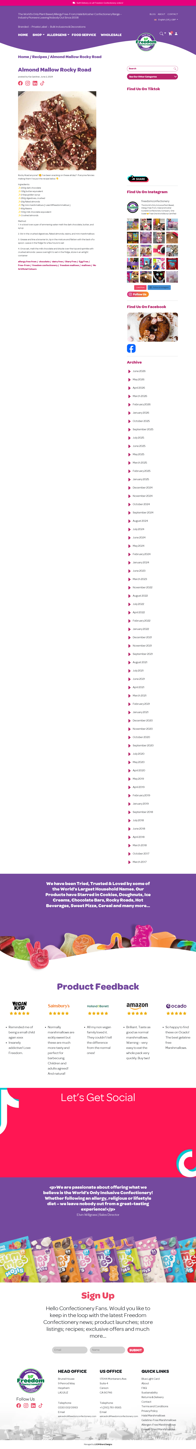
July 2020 (138, 754)
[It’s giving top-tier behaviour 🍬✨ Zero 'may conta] (133, 237)
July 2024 (138, 529)
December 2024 (143, 487)
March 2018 (140, 845)
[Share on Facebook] (21, 84)
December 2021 (142, 637)
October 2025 (141, 421)
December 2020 (143, 720)
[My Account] (175, 33)
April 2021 (138, 687)
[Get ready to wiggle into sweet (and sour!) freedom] (133, 224)
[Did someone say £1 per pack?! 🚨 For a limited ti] (172, 224)
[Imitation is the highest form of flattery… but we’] (146, 263)
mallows (86, 265)
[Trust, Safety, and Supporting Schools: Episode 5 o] (133, 263)
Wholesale (111, 34)
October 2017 (141, 853)
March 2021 (139, 695)
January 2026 (141, 412)
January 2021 (141, 712)
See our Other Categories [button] (143, 76)
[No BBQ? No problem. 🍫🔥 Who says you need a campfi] (172, 237)
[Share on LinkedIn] (36, 84)
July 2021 (138, 670)
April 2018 (138, 837)
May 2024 (138, 546)
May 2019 (138, 778)
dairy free (57, 261)
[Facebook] (20, 1407)
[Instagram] (27, 1407)
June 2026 (139, 371)
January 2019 (141, 803)
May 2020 (139, 762)
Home (23, 34)
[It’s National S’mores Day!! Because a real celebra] (146, 237)
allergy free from (27, 261)
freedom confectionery (45, 265)
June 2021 (139, 679)
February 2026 (142, 404)
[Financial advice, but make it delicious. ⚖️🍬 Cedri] (146, 224)
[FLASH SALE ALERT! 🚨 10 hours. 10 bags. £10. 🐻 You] (146, 250)
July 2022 (138, 604)
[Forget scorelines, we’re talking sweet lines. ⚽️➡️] (159, 237)
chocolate (44, 261)
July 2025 (138, 437)
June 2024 (139, 537)
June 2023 (139, 571)
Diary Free (70, 261)
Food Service (84, 34)
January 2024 (141, 562)
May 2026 (138, 379)
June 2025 (139, 446)
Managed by (98, 1444)
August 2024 (140, 521)
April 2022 (139, 612)
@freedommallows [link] (60, 205)
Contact (172, 14)
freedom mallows (69, 265)
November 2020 (143, 729)
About (161, 14)
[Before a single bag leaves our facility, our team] (159, 263)
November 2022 (142, 587)
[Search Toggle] (163, 33)
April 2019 (139, 787)
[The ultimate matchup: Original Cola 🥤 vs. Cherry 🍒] (172, 263)
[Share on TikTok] (42, 84)
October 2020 (141, 737)
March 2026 (140, 396)
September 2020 (143, 745)
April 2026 (139, 388)
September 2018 (143, 812)
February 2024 (142, 554)
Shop (37, 34)
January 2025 (141, 479)
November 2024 (143, 496)
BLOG (153, 14)
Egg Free (83, 261)
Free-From (24, 265)
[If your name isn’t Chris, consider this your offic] (146, 277)
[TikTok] (40, 1407)
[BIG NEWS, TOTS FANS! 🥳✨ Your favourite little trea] (133, 250)
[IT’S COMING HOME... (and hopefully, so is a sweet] (159, 277)
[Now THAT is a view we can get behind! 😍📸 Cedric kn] (133, 277)
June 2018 (139, 828)
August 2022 (140, 595)
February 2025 (142, 471)
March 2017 (139, 862)
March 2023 (140, 579)
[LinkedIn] (34, 1407)
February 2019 (141, 795)
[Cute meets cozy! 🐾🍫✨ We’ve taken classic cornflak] (159, 224)
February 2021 (141, 704)
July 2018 (138, 820)
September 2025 (143, 429)
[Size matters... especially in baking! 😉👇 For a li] (172, 277)
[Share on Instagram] (28, 84)
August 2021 (140, 662)
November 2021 (142, 645)
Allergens (57, 34)
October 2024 (141, 504)
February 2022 (141, 620)
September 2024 (143, 512)
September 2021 (143, 654)
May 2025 (138, 454)
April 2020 (139, 770)
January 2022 (141, 629)
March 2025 (140, 462)
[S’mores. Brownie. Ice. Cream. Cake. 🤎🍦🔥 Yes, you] (172, 250)
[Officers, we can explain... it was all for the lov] (159, 250)
